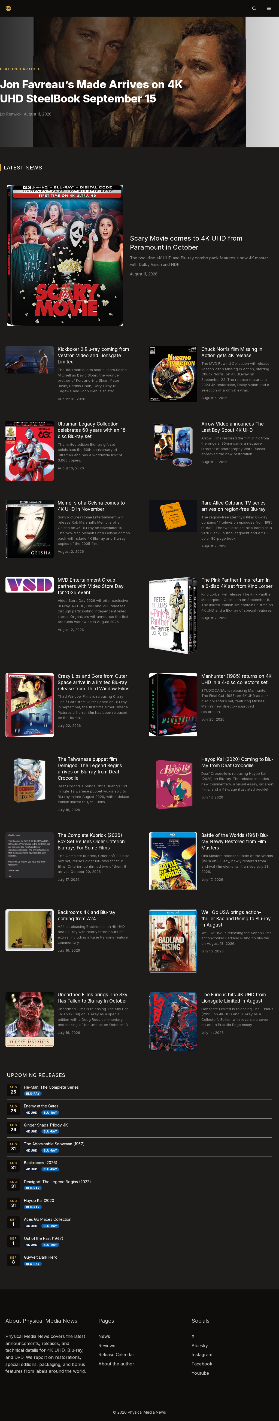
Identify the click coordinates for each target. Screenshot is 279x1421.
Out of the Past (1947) (43, 1238)
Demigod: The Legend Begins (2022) (57, 1181)
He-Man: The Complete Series (51, 1087)
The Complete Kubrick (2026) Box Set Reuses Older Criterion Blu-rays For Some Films (91, 842)
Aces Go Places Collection (47, 1219)
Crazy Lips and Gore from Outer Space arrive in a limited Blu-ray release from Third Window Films (93, 682)
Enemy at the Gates (41, 1106)
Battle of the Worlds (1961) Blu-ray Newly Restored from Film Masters (234, 842)
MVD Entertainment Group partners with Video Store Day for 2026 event (91, 586)
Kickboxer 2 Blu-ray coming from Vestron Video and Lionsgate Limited (93, 356)
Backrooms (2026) (40, 1162)
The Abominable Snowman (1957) (54, 1143)
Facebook (202, 1364)
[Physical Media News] (8, 8)
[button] (254, 8)
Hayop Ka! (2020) (40, 1200)
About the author (116, 1364)
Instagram (202, 1354)
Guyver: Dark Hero (40, 1257)
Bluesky (200, 1345)
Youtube (200, 1373)
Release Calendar (116, 1354)
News (104, 1336)
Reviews (106, 1345)
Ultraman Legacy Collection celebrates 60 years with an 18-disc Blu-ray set (93, 430)
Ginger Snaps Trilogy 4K (46, 1125)
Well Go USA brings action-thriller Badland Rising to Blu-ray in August (236, 919)
